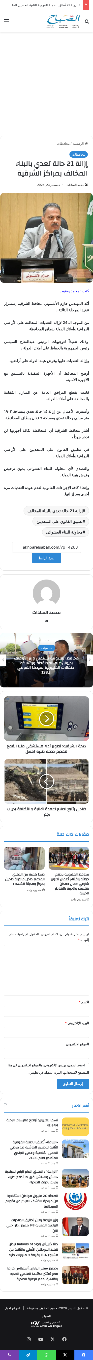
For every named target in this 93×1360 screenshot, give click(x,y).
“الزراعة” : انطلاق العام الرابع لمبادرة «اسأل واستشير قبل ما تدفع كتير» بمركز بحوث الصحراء (41, 665)
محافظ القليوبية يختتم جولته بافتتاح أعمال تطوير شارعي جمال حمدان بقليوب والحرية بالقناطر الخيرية (70, 884)
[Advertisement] (46, 85)
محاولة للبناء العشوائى (64, 532)
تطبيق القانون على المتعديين (59, 521)
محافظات (63, 144)
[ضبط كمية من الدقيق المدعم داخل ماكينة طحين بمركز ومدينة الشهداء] (24, 858)
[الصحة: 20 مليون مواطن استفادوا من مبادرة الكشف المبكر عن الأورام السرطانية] (75, 1202)
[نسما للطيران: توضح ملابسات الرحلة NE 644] (75, 1126)
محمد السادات (75, 185)
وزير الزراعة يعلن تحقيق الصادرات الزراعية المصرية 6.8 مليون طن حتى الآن (32, 1225)
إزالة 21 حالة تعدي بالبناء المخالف (55, 510)
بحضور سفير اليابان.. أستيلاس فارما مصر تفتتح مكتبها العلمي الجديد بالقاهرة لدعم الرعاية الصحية (32, 1273)
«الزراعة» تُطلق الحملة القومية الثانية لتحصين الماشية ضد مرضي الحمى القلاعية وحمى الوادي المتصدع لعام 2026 (34, 1150)
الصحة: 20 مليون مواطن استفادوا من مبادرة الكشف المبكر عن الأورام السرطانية (31, 1201)
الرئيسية (78, 144)
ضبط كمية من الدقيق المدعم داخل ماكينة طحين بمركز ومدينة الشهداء (25, 879)
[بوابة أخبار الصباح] (63, 21)
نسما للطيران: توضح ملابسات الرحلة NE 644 (32, 1123)
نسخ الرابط (46, 558)
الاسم (84, 1002)
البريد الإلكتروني (77, 1023)
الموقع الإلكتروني (77, 1044)
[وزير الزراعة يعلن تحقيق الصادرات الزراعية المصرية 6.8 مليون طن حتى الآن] (75, 1226)
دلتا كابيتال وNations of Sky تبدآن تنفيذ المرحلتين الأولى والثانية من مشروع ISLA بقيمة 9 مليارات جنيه (33, 1249)
